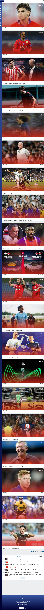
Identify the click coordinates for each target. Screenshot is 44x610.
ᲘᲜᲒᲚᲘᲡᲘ (42, 492)
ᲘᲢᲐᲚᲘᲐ (42, 410)
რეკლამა (22, 598)
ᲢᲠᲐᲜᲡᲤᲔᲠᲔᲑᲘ (41, 27)
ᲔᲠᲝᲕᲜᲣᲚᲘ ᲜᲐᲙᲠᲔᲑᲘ (40, 274)
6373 (41, 551)
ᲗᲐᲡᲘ (42, 301)
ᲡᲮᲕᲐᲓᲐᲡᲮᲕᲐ (41, 137)
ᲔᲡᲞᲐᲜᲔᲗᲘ (42, 519)
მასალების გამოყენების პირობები (22, 602)
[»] (43, 551)
